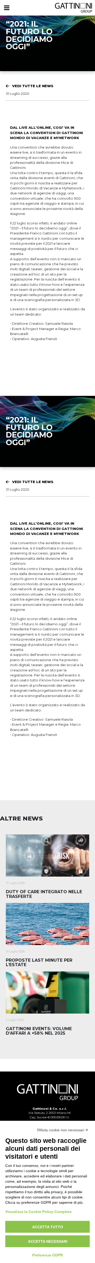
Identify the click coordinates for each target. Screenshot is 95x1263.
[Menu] (6, 8)
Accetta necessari (47, 1241)
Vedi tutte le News (32, 86)
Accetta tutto (47, 1227)
